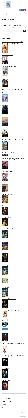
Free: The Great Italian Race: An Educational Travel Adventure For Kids (13, 140)
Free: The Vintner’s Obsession (9, 128)
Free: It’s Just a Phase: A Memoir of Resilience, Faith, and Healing (12, 265)
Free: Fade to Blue (6, 368)
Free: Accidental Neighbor (8, 104)
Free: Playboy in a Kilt (7, 171)
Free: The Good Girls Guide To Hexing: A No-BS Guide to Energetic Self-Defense (13, 159)
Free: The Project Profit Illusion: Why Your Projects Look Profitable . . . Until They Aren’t (13, 356)
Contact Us (22, 412)
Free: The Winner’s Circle (8, 252)
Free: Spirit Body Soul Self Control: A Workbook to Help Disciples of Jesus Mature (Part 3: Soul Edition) (14, 344)
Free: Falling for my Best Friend (9, 66)
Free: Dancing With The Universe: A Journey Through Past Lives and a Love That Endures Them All (13, 91)
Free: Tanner (5, 205)
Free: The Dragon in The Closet (9, 152)
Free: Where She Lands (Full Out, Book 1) (11, 310)
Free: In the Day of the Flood (8, 116)
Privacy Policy (23, 415)
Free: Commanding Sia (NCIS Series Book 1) (12, 78)
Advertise (4, 404)
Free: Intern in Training (7, 54)
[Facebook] (22, 10)
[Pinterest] (25, 10)
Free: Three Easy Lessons (7, 183)
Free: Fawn (4, 332)
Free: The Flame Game (7, 217)
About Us (4, 407)
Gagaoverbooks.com (6, 411)
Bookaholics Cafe (6, 401)
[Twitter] (20, 10)
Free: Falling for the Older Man (9, 298)
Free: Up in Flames (6, 380)
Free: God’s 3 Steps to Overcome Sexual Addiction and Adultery (13, 319)
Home (3, 395)
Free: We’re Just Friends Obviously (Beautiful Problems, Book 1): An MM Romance (12, 42)
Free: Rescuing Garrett (7, 240)
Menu (4, 14)
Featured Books (6, 398)
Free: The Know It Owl (7, 277)
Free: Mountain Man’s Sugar (8, 228)
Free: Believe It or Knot (7, 194)
